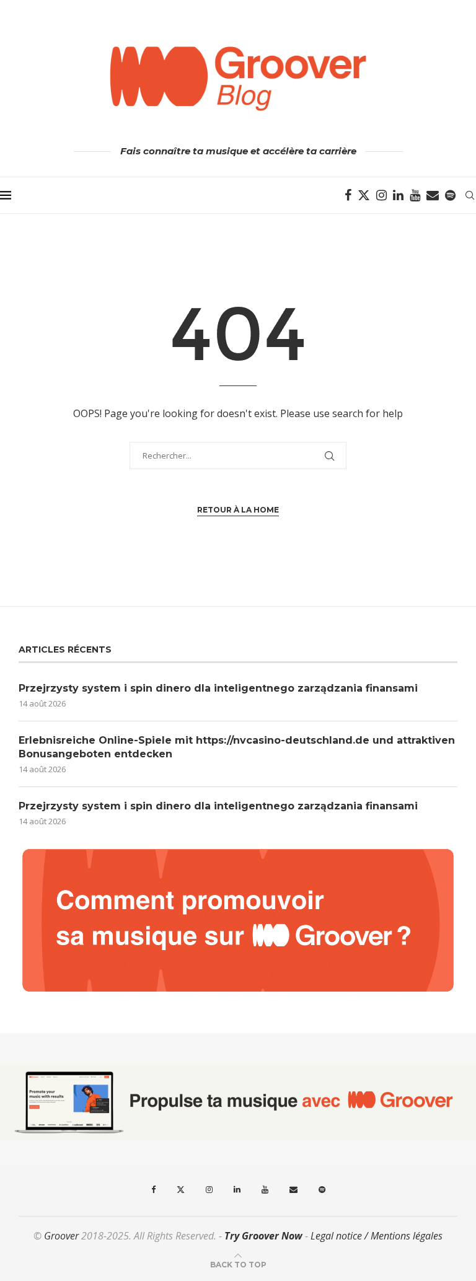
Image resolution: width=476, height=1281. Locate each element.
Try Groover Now (263, 1236)
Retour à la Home (238, 509)
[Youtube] (415, 195)
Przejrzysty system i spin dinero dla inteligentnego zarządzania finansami (218, 688)
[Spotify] (450, 195)
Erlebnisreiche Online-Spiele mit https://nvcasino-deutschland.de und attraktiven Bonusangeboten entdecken (237, 747)
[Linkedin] (398, 195)
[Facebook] (348, 195)
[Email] (432, 195)
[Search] (470, 195)
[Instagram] (381, 195)
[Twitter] (364, 195)
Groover (61, 1236)
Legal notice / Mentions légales (377, 1236)
